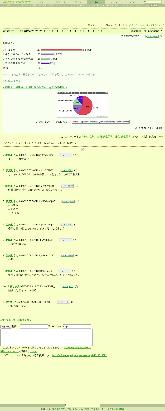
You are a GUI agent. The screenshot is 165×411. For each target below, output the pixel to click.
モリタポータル (98, 409)
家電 (44, 5)
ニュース (15, 5)
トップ (42, 2)
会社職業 (33, 5)
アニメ (121, 5)
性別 (91, 136)
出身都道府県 (104, 136)
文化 (22, 5)
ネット (88, 5)
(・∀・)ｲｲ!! (152, 36)
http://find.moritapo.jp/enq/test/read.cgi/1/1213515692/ (79, 355)
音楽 (111, 5)
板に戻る (5, 320)
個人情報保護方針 (115, 409)
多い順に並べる (12, 80)
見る (96, 2)
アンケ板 (78, 2)
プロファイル (60, 2)
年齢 (84, 136)
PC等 (82, 5)
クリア (161, 25)
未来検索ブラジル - (63, 409)
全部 (14, 320)
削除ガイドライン (9, 351)
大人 (93, 5)
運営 (98, 5)
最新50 (28, 320)
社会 (26, 5)
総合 (8, 5)
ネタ (102, 5)
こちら (33, 351)
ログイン (113, 2)
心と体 (76, 5)
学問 (39, 5)
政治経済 (51, 5)
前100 (20, 320)
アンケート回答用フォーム (77, 347)
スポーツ (62, 5)
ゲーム (69, 5)
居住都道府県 (123, 136)
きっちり (130, 5)
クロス (146, 5)
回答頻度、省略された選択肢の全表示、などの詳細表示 (35, 87)
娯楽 (116, 5)
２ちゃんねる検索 (81, 409)
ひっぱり (139, 5)
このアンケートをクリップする (142, 25)
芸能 (107, 5)
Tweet (160, 136)
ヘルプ (131, 2)
